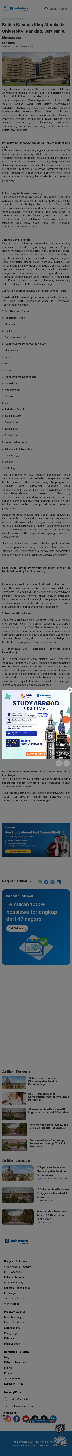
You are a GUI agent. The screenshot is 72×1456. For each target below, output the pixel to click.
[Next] (66, 763)
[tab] (4, 763)
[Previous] (59, 763)
